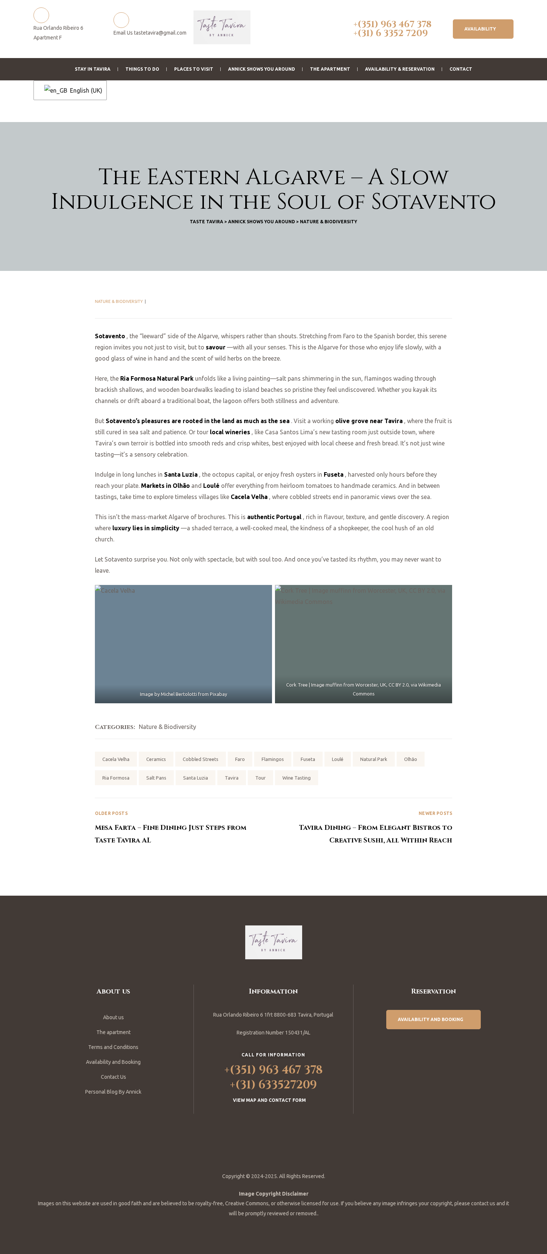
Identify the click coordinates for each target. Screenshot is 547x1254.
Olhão (410, 759)
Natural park (373, 759)
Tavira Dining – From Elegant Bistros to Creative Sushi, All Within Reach (363, 828)
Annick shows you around (261, 69)
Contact (461, 69)
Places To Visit (193, 69)
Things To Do (142, 69)
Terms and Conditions (113, 1047)
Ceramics (156, 759)
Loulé (337, 759)
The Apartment (330, 69)
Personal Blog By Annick (113, 1092)
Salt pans (156, 777)
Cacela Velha (115, 759)
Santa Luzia (195, 777)
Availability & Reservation (400, 69)
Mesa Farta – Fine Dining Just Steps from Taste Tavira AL (184, 828)
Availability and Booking (113, 1062)
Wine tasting (296, 777)
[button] (483, 29)
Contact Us (113, 1077)
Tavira (232, 777)
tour (260, 777)
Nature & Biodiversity (119, 301)
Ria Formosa (115, 777)
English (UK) (83, 90)
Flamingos (273, 759)
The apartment (113, 1032)
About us (113, 1017)
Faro (240, 759)
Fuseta (308, 759)
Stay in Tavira (93, 69)
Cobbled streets (200, 759)
